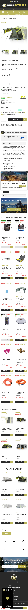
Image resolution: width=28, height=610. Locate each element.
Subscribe (22, 185)
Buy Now (17, 607)
